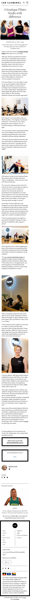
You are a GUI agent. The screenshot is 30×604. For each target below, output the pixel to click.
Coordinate (16, 599)
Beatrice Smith (13, 466)
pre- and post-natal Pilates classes (14, 257)
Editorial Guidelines (22, 535)
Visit (3, 544)
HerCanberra (11, 2)
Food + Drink (6, 538)
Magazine (19, 531)
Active (4, 542)
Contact (19, 538)
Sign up (7, 562)
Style (3, 531)
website (26, 421)
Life (3, 535)
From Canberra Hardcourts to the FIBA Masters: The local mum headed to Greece (15, 512)
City (3, 540)
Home (4, 533)
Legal (18, 533)
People (15, 508)
